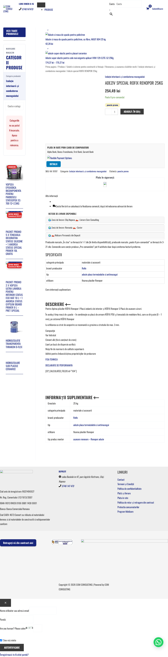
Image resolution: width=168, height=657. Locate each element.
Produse (48, 9)
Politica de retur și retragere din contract (135, 502)
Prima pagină (50, 66)
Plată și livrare (124, 493)
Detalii (53, 164)
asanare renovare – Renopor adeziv (88, 439)
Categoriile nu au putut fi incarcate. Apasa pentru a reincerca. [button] (14, 133)
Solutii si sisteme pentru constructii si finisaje (85, 66)
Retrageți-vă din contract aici (18, 543)
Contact (121, 479)
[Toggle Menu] (41, 4)
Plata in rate (122, 498)
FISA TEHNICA (51, 359)
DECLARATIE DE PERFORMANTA (59, 365)
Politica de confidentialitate (129, 488)
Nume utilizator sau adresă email (14, 610)
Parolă (3, 619)
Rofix (84, 268)
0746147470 (27, 9)
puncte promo (112, 105)
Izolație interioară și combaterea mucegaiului (125, 76)
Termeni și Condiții (125, 484)
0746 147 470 (68, 486)
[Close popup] (5, 603)
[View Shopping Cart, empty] (148, 8)
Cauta (112, 4)
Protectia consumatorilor (128, 507)
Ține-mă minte (9, 640)
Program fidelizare (125, 511)
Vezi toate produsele (12, 32)
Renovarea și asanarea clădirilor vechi (121, 66)
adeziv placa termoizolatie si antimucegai (99, 274)
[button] (158, 642)
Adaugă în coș (132, 111)
